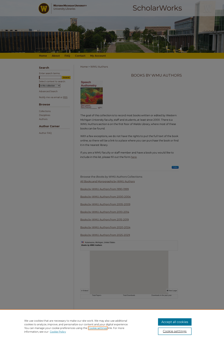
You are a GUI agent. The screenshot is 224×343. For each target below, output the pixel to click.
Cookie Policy (58, 331)
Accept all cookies (174, 322)
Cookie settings (98, 328)
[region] (112, 326)
